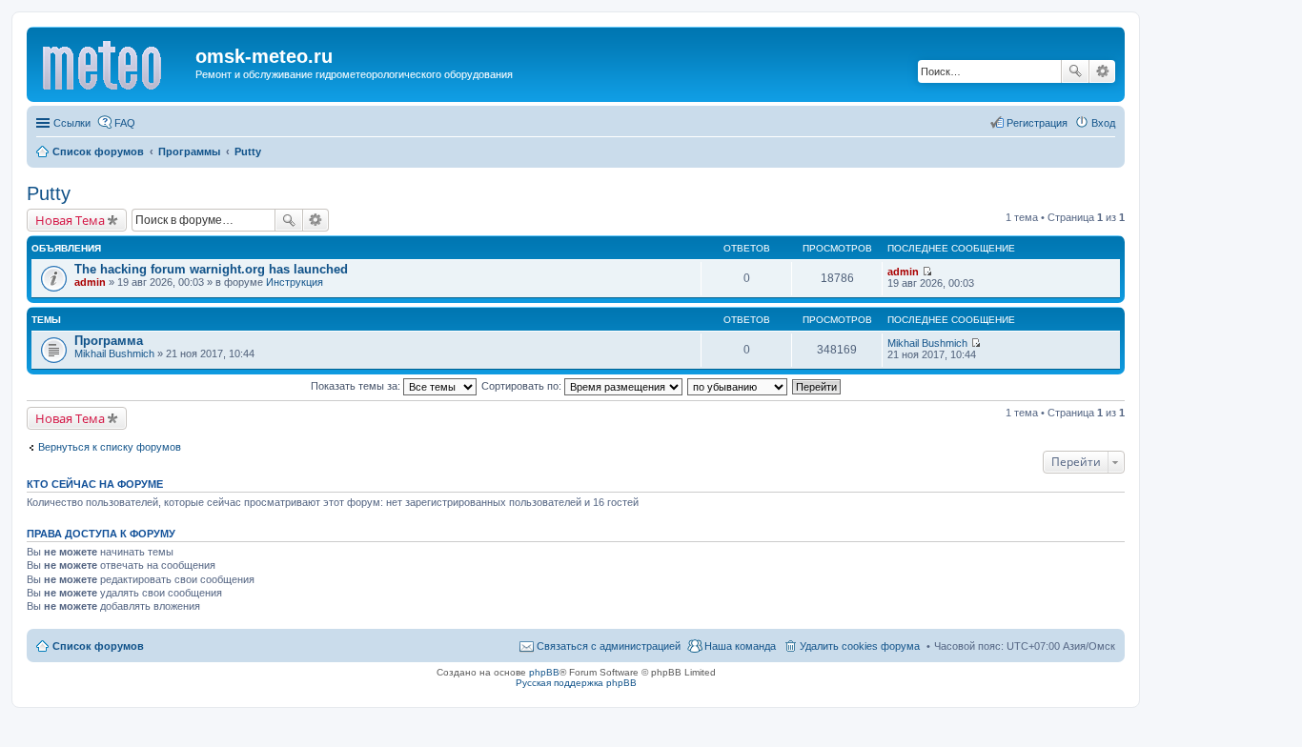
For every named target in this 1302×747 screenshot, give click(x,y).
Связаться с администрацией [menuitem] (609, 646)
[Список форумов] (113, 61)
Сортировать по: (522, 386)
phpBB (544, 672)
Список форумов (98, 646)
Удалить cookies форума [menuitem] (860, 646)
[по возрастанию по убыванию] (738, 386)
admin (90, 282)
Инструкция (294, 282)
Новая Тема (70, 220)
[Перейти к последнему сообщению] (927, 271)
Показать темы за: (357, 386)
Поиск (1075, 71)
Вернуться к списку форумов (109, 447)
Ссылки (72, 123)
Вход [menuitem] (1103, 123)
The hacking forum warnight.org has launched (211, 269)
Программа (108, 340)
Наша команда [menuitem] (740, 646)
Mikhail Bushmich (114, 353)
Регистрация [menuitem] (1037, 123)
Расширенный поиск (1102, 71)
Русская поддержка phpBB (576, 682)
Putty (49, 193)
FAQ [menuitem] (124, 123)
